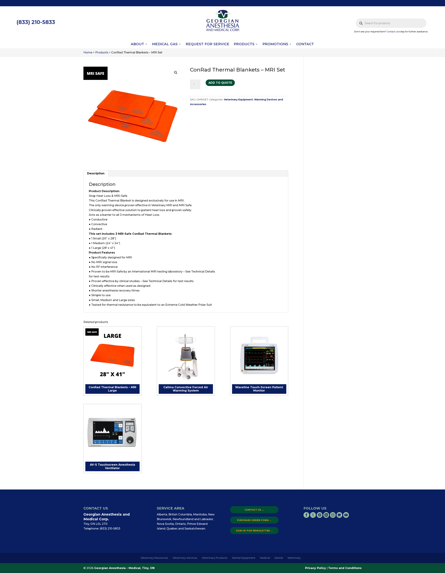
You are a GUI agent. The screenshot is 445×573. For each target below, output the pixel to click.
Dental (278, 557)
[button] (176, 72)
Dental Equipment (243, 557)
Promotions (275, 44)
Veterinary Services (185, 557)
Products (244, 44)
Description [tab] (95, 173)
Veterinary (294, 557)
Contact (305, 44)
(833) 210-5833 (36, 22)
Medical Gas (165, 44)
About (137, 44)
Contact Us (254, 509)
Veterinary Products (215, 557)
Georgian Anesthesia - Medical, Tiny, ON (124, 568)
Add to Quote (220, 82)
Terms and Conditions (345, 568)
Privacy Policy (315, 568)
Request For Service (207, 44)
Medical (265, 557)
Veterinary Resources (154, 557)
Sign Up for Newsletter (254, 530)
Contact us (392, 31)
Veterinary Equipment (238, 99)
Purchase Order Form (254, 520)
